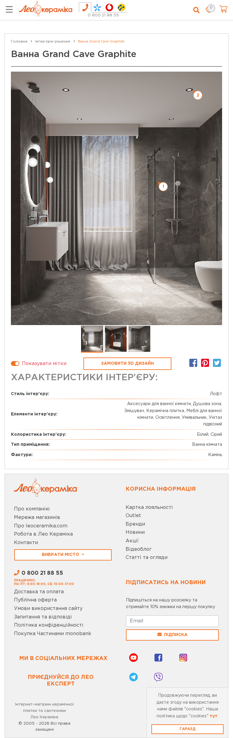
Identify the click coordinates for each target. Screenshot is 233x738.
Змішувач (134, 411)
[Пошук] (196, 10)
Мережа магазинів (37, 517)
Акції (132, 541)
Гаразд (187, 729)
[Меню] (9, 10)
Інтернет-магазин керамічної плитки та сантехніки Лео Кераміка (44, 711)
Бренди (135, 524)
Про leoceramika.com (40, 526)
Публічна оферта (35, 600)
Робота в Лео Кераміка (43, 534)
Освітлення (167, 417)
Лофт (216, 394)
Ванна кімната (207, 444)
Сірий (216, 434)
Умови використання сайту (48, 608)
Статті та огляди (146, 557)
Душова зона (207, 404)
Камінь (215, 455)
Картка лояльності (149, 507)
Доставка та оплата (39, 592)
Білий (202, 434)
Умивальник (194, 417)
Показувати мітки (44, 363)
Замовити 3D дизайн (127, 363)
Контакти (26, 542)
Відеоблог (139, 549)
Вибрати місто (61, 555)
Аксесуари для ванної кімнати (159, 404)
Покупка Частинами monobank (52, 633)
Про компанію (32, 509)
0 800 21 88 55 (103, 15)
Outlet (133, 515)
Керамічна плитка (165, 411)
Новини (135, 532)
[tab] (85, 7)
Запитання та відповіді (43, 617)
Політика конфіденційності (48, 625)
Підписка (175, 635)
